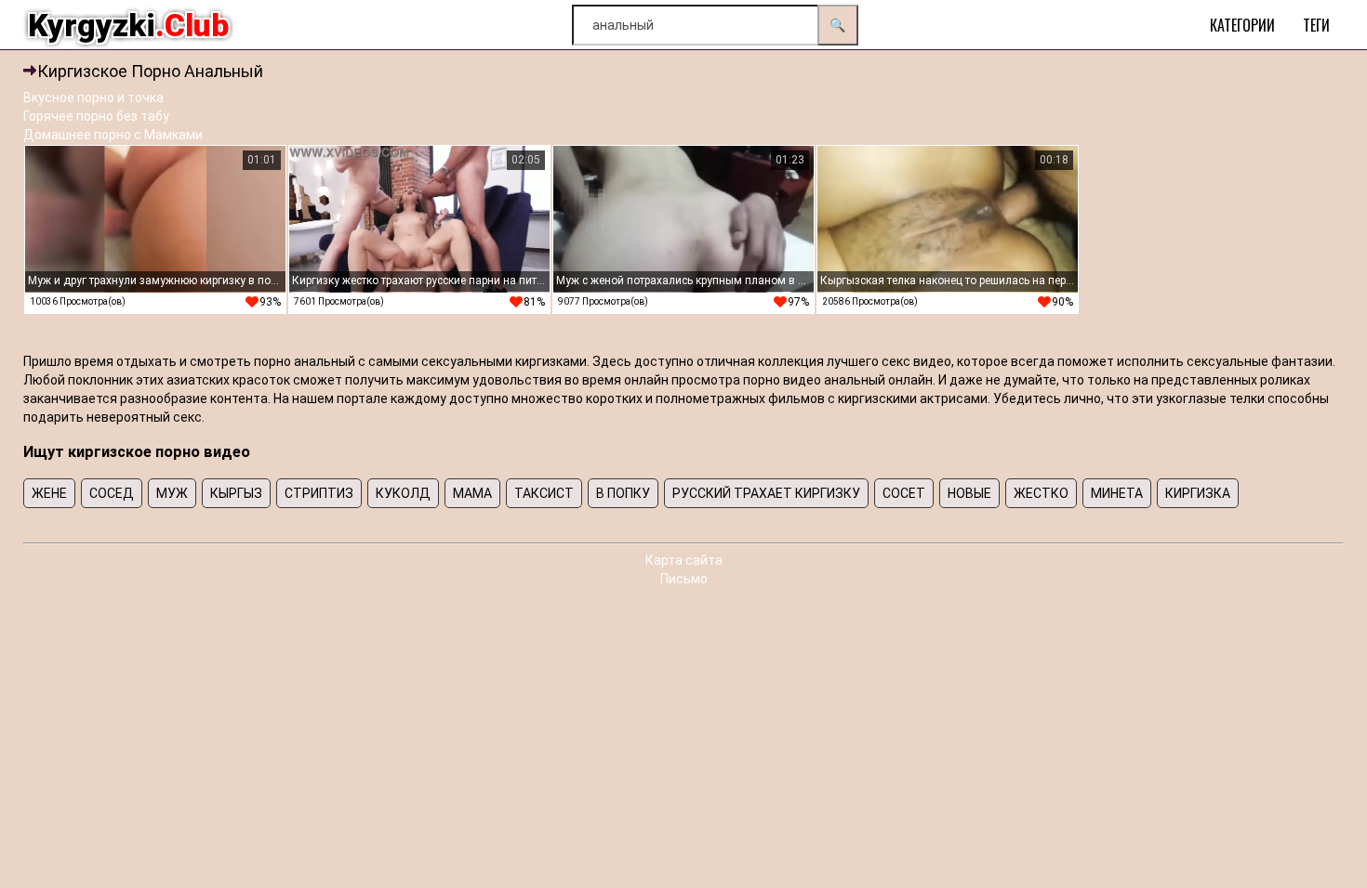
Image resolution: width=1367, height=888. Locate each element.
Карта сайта (684, 560)
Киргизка (1197, 493)
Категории (1242, 25)
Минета (1117, 493)
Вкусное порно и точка (93, 97)
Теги (1316, 25)
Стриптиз (319, 493)
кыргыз (236, 493)
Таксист (544, 493)
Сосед (111, 493)
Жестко (1041, 493)
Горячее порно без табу (96, 116)
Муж (172, 493)
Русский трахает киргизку (766, 493)
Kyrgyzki (128, 25)
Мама (472, 493)
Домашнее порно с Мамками (113, 134)
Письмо (684, 578)
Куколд (403, 493)
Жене (49, 493)
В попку (623, 493)
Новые (969, 493)
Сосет (904, 493)
